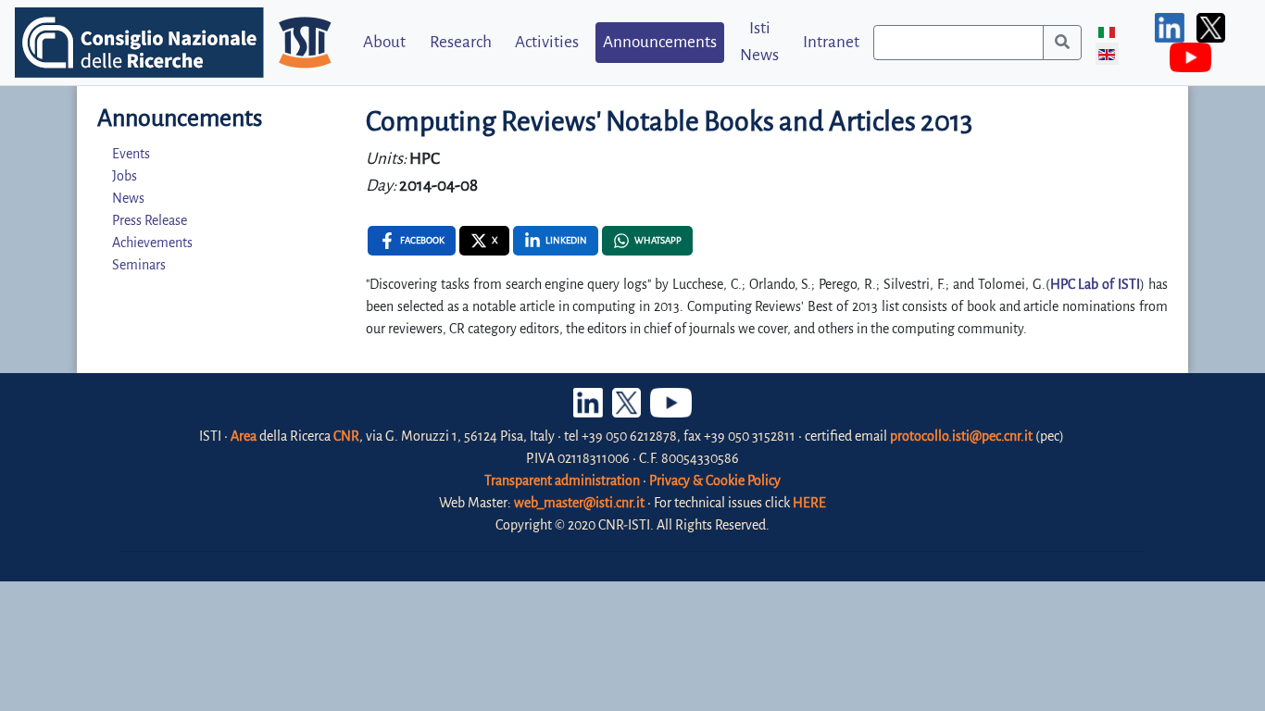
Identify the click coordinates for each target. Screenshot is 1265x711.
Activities (547, 42)
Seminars (139, 264)
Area (244, 436)
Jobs (124, 175)
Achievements (152, 242)
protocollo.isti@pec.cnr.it (961, 436)
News (128, 198)
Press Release (149, 220)
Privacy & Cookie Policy (715, 480)
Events (131, 153)
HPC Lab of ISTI (1095, 284)
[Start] (1062, 42)
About (384, 42)
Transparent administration (562, 480)
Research (461, 42)
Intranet (831, 42)
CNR (346, 436)
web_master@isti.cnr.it (579, 502)
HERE (809, 502)
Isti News (759, 41)
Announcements (660, 42)
